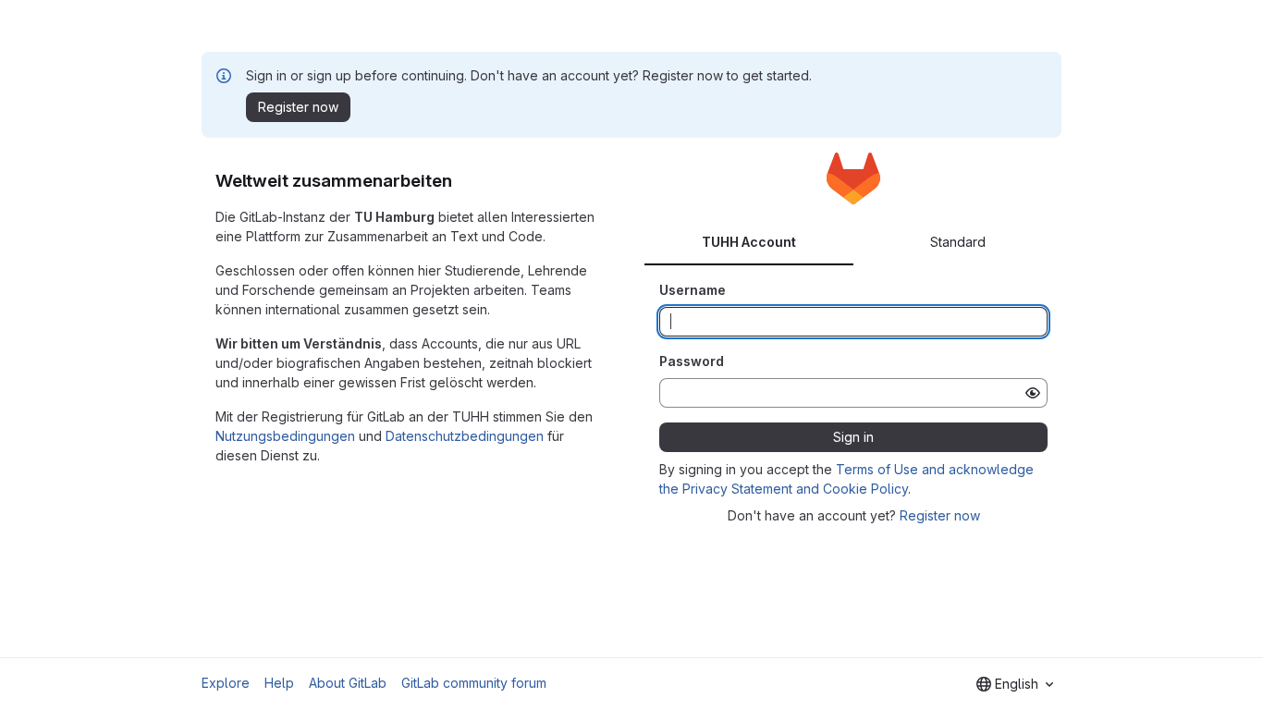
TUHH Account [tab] (749, 242)
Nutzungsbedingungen (285, 436)
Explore (226, 683)
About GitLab (347, 683)
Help (279, 683)
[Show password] (1033, 393)
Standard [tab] (958, 242)
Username (692, 290)
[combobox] (1014, 684)
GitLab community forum (473, 683)
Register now (940, 515)
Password (691, 361)
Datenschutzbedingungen (465, 436)
